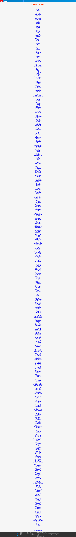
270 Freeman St (38, 453)
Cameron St (38, 13)
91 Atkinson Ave (38, 300)
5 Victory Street (38, 65)
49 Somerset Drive (38, 211)
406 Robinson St (38, 482)
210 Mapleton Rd (38, 422)
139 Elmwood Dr (38, 361)
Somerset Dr (38, 50)
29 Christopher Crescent (38, 145)
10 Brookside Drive (38, 81)
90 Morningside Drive (38, 297)
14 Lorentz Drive (38, 89)
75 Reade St (38, 275)
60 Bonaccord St (38, 242)
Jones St (38, 29)
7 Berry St (38, 71)
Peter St (38, 45)
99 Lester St (38, 310)
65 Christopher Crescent (38, 251)
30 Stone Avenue (38, 153)
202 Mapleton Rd (38, 419)
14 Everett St (38, 88)
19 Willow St (38, 106)
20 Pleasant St (38, 111)
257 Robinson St (38, 446)
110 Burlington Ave (38, 325)
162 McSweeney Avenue (38, 386)
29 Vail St (38, 147)
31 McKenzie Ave (38, 156)
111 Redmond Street (38, 331)
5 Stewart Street (38, 64)
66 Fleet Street (38, 256)
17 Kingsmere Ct (38, 101)
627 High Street (38, 506)
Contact (56, 1)
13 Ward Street (38, 87)
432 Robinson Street (38, 489)
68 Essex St (38, 259)
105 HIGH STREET (38, 320)
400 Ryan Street (38, 480)
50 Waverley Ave (38, 224)
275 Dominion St (38, 457)
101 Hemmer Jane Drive (38, 316)
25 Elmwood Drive (38, 129)
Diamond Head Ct (38, 19)
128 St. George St (38, 350)
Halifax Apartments (30, 533)
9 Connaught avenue (38, 76)
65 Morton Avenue (38, 253)
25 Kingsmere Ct (38, 131)
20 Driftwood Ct (38, 108)
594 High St (38, 503)
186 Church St (38, 403)
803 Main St (38, 514)
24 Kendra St (38, 126)
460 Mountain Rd (38, 495)
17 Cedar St (38, 100)
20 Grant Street (38, 109)
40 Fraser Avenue (38, 175)
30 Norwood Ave (38, 152)
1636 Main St (38, 523)
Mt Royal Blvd (38, 41)
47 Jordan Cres (38, 202)
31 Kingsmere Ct (38, 154)
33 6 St (38, 159)
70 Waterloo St (38, 264)
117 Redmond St (38, 340)
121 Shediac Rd (38, 345)
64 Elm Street (38, 250)
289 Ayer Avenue (38, 465)
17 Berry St (38, 99)
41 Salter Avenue (38, 184)
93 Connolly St (38, 302)
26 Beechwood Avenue (38, 135)
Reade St (38, 49)
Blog (21, 533)
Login (21, 534)
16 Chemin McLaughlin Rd (38, 96)
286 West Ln (38, 463)
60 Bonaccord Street (38, 243)
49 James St (38, 208)
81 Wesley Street (38, 283)
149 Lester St (38, 372)
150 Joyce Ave (38, 375)
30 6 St (38, 148)
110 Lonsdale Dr (38, 328)
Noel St (38, 42)
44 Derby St (38, 193)
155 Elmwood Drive (38, 379)
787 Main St (38, 513)
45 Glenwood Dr (38, 198)
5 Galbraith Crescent (38, 63)
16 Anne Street (38, 93)
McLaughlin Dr (38, 38)
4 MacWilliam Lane (38, 61)
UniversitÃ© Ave (38, 52)
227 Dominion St (38, 431)
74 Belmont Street (38, 271)
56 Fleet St (38, 238)
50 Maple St (38, 220)
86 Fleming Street (38, 289)
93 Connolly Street (38, 301)
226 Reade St (38, 430)
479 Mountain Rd (38, 498)
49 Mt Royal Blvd (38, 209)
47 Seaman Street (38, 204)
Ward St (38, 55)
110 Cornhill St (38, 326)
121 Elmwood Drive (38, 344)
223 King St (38, 428)
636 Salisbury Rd (38, 508)
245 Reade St (38, 440)
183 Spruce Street (38, 399)
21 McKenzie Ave (38, 117)
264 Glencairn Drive (38, 450)
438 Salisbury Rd (38, 490)
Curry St (38, 17)
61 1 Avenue (38, 246)
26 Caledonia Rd (38, 136)
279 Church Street (38, 460)
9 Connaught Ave (38, 77)
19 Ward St (38, 105)
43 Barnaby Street (38, 189)
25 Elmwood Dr (38, 130)
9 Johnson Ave (38, 79)
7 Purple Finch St (38, 72)
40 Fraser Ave (38, 176)
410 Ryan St (38, 485)
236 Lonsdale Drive (38, 435)
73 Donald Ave (38, 270)
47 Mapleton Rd (38, 203)
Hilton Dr (38, 26)
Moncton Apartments (30, 535)
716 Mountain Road (38, 510)
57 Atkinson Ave (38, 239)
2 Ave (38, 59)
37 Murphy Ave (38, 170)
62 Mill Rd (38, 249)
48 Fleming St (38, 207)
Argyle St (38, 8)
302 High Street (38, 468)
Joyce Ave (38, 30)
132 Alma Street (38, 356)
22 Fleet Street (38, 120)
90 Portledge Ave (38, 298)
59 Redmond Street (38, 241)
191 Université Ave (38, 411)
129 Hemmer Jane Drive (38, 352)
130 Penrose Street (38, 352)
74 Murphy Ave (38, 273)
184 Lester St (38, 400)
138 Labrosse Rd (38, 360)
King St (38, 33)
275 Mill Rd (38, 458)
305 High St (38, 469)
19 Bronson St (38, 103)
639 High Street (38, 509)
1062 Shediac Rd (38, 515)
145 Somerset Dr (38, 368)
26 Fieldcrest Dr (38, 137)
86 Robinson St (38, 291)
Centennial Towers (38, 14)
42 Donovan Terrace (38, 187)
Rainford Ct (38, 48)
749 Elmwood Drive (38, 511)
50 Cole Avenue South (38, 214)
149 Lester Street (38, 371)
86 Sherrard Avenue (38, 292)
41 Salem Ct (38, 183)
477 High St (38, 497)
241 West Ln (38, 437)
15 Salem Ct (38, 92)
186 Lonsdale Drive (38, 404)
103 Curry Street (38, 319)
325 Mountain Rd (38, 474)
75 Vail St (38, 278)
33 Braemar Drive (38, 160)
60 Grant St (38, 245)
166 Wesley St (38, 388)
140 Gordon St (38, 362)
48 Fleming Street (38, 206)
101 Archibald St (38, 314)
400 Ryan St (38, 481)
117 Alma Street (38, 337)
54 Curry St (38, 235)
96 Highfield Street (38, 306)
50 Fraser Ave (38, 217)
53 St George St (38, 232)
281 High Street (38, 461)
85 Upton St (38, 287)
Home (21, 1)
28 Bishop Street (38, 141)
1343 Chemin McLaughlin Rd (38, 520)
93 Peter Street (38, 303)
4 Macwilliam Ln (38, 62)
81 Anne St (38, 282)
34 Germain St (38, 161)
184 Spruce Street (38, 401)
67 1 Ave (38, 257)
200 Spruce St (38, 418)
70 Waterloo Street (38, 263)
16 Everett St (38, 97)
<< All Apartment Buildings (38, 530)
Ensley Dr (38, 23)
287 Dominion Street (38, 464)
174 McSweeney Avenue (38, 393)
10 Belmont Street (38, 80)
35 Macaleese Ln (38, 166)
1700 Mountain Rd (38, 525)
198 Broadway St (38, 416)
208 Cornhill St (38, 421)
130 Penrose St (38, 353)
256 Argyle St (38, 445)
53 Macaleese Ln (38, 231)
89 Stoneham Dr (38, 296)
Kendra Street (38, 31)
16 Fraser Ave (38, 98)
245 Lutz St (38, 439)
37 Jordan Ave (38, 169)
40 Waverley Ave (38, 181)
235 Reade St (38, 433)
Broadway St (38, 10)
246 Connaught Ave (38, 441)
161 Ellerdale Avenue (38, 385)
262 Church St (38, 449)
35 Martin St (38, 167)
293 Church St (38, 466)
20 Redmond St (38, 112)
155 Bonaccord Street (38, 378)
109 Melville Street (38, 323)
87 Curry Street (38, 293)
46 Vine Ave (38, 200)
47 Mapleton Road (38, 203)
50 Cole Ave (38, 215)
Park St (38, 44)
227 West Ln (38, 432)
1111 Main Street (38, 516)
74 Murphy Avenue (38, 272)
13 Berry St (38, 86)
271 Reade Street (38, 454)
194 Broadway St (38, 412)
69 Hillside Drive (38, 261)
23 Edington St (38, 124)
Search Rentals (27, 1)
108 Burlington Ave (38, 322)
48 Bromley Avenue (38, 205)
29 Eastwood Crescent (38, 146)
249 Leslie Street (38, 443)
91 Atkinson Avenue (38, 299)
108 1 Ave (38, 321)
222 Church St (38, 427)
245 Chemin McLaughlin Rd (38, 438)
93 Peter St (38, 304)
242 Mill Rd (38, 437)
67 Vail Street (38, 258)
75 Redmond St (38, 276)
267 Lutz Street (38, 452)
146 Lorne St (38, 369)
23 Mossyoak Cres (38, 125)
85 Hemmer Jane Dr (38, 284)
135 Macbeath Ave (38, 358)
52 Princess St (38, 229)
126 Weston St (38, 348)
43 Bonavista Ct (38, 190)
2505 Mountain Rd (38, 527)
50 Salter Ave (38, 221)
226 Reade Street (38, 429)
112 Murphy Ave (38, 334)
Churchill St (38, 15)
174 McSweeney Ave (38, 394)
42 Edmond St (38, 188)
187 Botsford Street (38, 406)
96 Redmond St (38, 307)
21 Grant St (38, 115)
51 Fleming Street (38, 225)
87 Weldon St (38, 294)
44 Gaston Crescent (38, 194)
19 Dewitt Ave (38, 104)
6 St (38, 70)
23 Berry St (38, 123)
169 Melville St (38, 389)
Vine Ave (38, 54)
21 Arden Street (38, 113)
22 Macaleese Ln (38, 122)
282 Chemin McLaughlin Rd (38, 462)
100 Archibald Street (38, 312)
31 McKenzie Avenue (38, 155)
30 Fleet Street (38, 149)
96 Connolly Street (38, 305)
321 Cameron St (38, 471)
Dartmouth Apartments (30, 534)
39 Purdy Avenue (38, 173)
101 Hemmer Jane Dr (38, 317)
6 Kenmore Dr (38, 69)
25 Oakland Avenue (38, 132)
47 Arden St (38, 201)
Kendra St (38, 32)
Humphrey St (38, 28)
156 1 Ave (38, 381)
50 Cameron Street (38, 213)
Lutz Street (38, 36)
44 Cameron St (38, 192)
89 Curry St (38, 295)
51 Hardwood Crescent (38, 226)
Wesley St (38, 56)
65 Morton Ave (38, 254)
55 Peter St (38, 237)
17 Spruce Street (38, 102)
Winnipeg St (38, 58)
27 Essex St (38, 140)
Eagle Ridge (38, 21)
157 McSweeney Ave (38, 383)
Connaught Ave (38, 16)
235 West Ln (38, 434)
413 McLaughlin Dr (38, 486)
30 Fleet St (38, 150)
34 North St (38, 162)
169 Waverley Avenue (38, 390)
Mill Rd (38, 39)
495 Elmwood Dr (38, 501)
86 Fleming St (38, 290)
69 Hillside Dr (38, 262)
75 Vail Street (38, 277)
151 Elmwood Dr (38, 377)
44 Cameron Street (38, 191)
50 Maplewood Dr (38, 219)
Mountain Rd (38, 40)
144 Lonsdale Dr (38, 367)
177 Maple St (38, 397)
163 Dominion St (38, 387)
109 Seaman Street (38, 324)
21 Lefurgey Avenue (38, 116)
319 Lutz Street (38, 471)
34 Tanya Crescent (38, 163)
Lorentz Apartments (38, 35)
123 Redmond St (38, 347)
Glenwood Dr (38, 24)
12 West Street (38, 85)
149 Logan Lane (38, 373)
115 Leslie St (38, 335)
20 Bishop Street (38, 107)
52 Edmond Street (38, 227)
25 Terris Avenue (38, 134)
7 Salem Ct (38, 73)
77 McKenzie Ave (38, 281)
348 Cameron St (38, 479)
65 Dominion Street (38, 252)
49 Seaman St (38, 210)
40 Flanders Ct (38, 174)
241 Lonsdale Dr (38, 436)
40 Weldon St (38, 182)
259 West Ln (38, 448)
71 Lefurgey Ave (38, 265)
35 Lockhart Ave (38, 165)
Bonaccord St (38, 9)
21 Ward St (38, 118)
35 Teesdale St (38, 168)
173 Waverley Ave (38, 392)
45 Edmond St (38, 196)
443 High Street (38, 492)
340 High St (38, 477)
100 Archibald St (38, 311)
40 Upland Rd (38, 178)
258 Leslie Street (38, 447)
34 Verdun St (38, 164)
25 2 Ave (38, 128)
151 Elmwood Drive (38, 376)
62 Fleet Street (38, 248)
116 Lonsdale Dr (38, 336)
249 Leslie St (38, 444)
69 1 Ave (38, 260)
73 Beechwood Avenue (38, 267)
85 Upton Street (38, 286)
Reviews (50, 1)
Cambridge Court (38, 11)
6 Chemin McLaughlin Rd (38, 66)
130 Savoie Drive (38, 354)
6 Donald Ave (38, 68)
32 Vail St (38, 158)
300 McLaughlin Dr (38, 467)
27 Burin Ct (38, 139)
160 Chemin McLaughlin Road (38, 384)
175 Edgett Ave (38, 395)
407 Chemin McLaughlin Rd (38, 483)
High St (38, 25)
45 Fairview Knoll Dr (38, 197)
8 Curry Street (38, 74)
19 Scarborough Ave (38, 105)
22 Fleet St (38, 121)
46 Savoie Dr (38, 199)
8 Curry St (38, 75)
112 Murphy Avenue (38, 333)
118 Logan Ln (38, 341)
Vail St (38, 53)
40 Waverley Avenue (38, 180)
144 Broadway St (38, 365)
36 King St (38, 169)
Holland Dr (38, 27)
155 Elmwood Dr (38, 380)
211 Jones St (38, 424)
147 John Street (38, 370)
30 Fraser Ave (38, 151)
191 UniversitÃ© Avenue (38, 409)
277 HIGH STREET (38, 459)
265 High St (38, 451)
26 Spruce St (38, 138)
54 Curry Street (38, 234)
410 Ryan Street (38, 484)
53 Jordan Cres (38, 230)
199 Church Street (38, 417)
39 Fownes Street (38, 172)
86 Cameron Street (38, 288)
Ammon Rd (38, 7)
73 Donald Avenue (38, 269)
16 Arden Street (38, 95)
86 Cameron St (38, 288)
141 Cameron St (38, 363)
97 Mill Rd (38, 308)
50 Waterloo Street (38, 223)
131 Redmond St (38, 355)
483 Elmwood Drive (38, 499)
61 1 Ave (38, 247)
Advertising (22, 535)
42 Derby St (38, 186)
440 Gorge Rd (38, 491)
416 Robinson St (38, 487)
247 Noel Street (38, 442)
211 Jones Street (38, 423)
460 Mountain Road (38, 496)
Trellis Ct (38, 51)
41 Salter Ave (38, 185)
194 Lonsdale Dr (38, 414)
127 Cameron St (38, 349)
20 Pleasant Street (38, 110)
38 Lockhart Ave (38, 171)
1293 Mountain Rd (38, 518)
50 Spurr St (38, 222)
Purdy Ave (38, 47)
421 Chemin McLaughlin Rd (38, 488)
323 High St (38, 473)
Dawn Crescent (38, 18)
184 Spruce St (38, 402)
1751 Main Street (38, 526)
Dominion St (38, 20)
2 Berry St (38, 60)
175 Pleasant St (38, 396)
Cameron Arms (38, 12)
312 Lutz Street (38, 470)
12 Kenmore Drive (38, 84)
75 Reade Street (38, 274)
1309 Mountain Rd (38, 519)
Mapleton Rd (38, 37)
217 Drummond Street (38, 426)
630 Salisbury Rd (38, 507)
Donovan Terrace (38, 20)
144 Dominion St (38, 366)
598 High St (38, 505)
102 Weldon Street (38, 318)
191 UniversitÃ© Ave (38, 410)
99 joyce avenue (38, 309)
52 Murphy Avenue (38, 228)
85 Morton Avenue (38, 285)
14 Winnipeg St (38, 90)
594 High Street (38, 502)
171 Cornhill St (38, 391)
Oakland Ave (38, 43)
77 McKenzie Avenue (38, 280)
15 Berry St (38, 91)
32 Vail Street (38, 157)
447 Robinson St (38, 493)
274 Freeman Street (38, 456)
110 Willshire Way (38, 329)
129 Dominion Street (38, 351)
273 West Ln (38, 455)
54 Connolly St (38, 233)
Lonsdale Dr (38, 34)
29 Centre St (38, 144)
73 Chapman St (38, 268)
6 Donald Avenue (38, 67)
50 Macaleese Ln (38, 218)
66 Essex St (38, 255)
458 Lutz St (38, 494)
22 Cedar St (38, 119)
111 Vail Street (38, 332)
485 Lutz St (38, 500)
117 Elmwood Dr (38, 339)
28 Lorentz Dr (38, 142)
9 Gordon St (38, 78)
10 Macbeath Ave (38, 83)
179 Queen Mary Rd (38, 398)
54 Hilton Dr (38, 236)
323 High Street (38, 472)
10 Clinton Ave (38, 82)
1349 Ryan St (38, 521)
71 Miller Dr (38, 266)
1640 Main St (38, 524)
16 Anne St (38, 94)
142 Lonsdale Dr (38, 364)
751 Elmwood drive (38, 512)
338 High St (38, 476)
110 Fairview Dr (38, 327)
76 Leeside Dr (38, 279)
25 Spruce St (38, 133)
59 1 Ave (38, 240)
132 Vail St (38, 357)
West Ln (38, 57)
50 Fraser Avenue (38, 216)
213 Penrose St (38, 425)
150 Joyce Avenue (38, 374)
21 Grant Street (38, 114)
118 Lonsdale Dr (38, 342)
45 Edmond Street (38, 195)
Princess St (38, 46)
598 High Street (38, 504)
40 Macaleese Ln (38, 177)
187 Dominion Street (38, 407)
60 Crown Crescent (38, 244)
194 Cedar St (38, 413)
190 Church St (38, 408)
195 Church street (38, 415)
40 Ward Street (38, 179)
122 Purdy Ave (38, 346)
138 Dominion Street (38, 359)
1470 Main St (38, 522)
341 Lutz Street (38, 478)
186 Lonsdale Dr (38, 405)
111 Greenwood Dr (38, 330)
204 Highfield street (38, 420)
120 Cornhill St (38, 343)
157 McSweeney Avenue (38, 382)
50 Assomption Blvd (38, 212)
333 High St (38, 475)
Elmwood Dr (38, 22)
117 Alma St (38, 338)
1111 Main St (38, 517)
